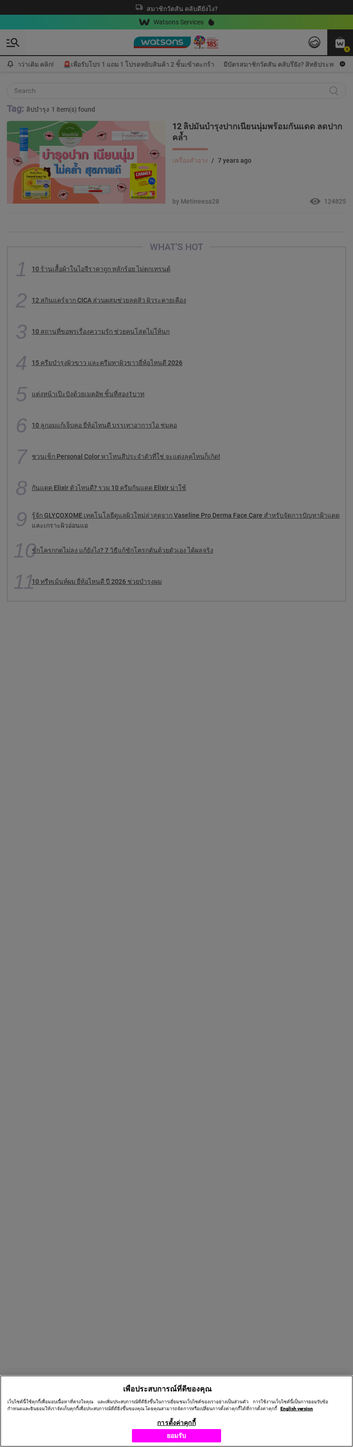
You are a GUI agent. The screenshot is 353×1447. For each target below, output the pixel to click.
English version (296, 1408)
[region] (176, 1411)
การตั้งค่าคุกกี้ (176, 1422)
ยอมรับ (177, 1435)
